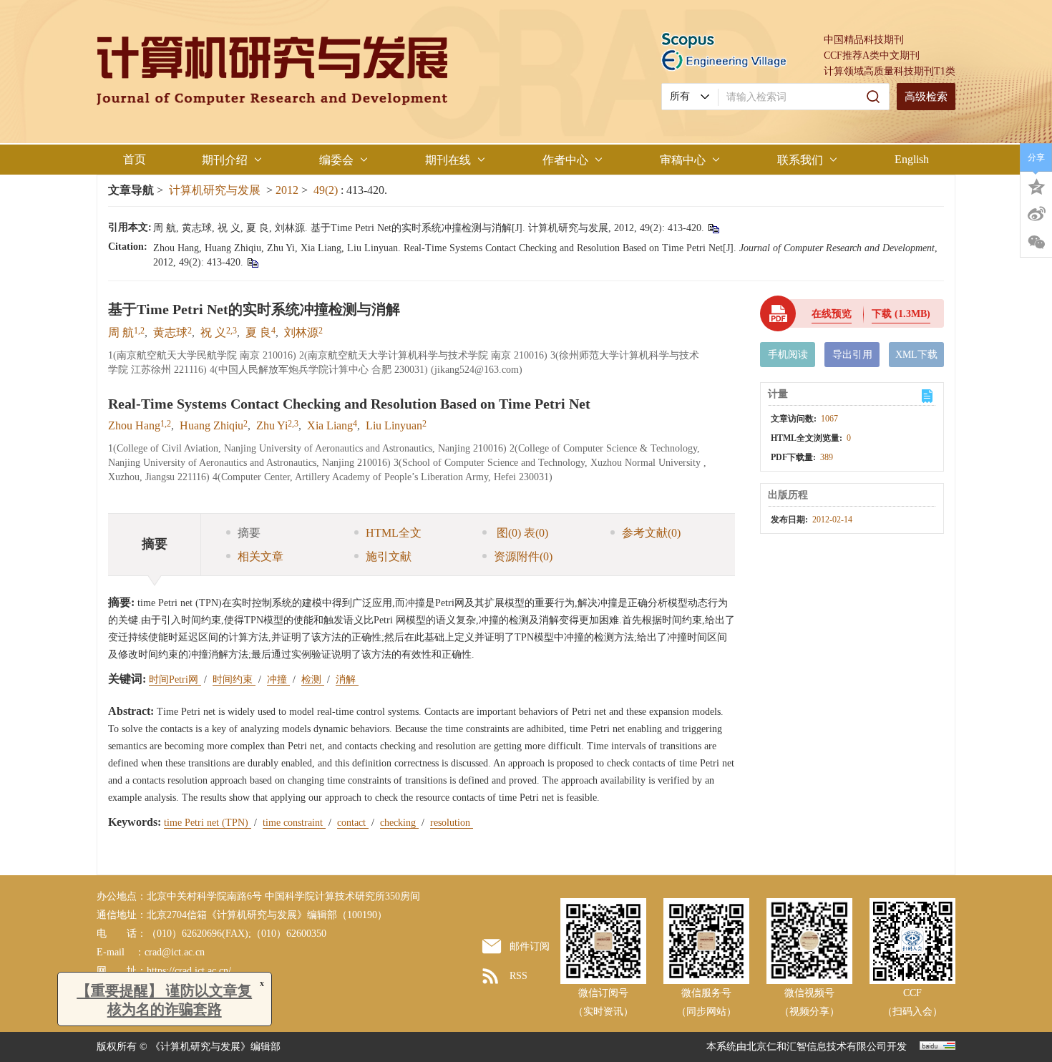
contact (353, 822)
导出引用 (852, 354)
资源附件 (523, 556)
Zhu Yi (272, 425)
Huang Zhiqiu (211, 425)
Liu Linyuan (394, 425)
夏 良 (258, 332)
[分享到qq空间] (1036, 185)
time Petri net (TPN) (207, 822)
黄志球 (170, 332)
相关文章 (260, 556)
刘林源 (301, 332)
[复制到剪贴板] (713, 228)
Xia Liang (330, 425)
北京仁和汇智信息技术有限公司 (816, 1046)
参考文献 (651, 533)
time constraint (294, 822)
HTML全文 (394, 533)
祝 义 (213, 332)
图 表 (521, 533)
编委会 (336, 160)
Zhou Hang (134, 425)
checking (399, 822)
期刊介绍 (225, 160)
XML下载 (916, 354)
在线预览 (832, 313)
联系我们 (800, 160)
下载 (901, 313)
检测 (312, 679)
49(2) (327, 190)
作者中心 (565, 160)
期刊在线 (448, 160)
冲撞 (278, 679)
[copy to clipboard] (252, 262)
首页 (134, 159)
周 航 (121, 332)
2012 (287, 190)
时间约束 (234, 679)
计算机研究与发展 (214, 190)
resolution (451, 822)
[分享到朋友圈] (1036, 242)
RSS (518, 975)
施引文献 (388, 556)
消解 (347, 679)
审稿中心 (683, 160)
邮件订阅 (530, 946)
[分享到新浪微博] (1036, 214)
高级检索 (926, 96)
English (912, 159)
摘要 (249, 533)
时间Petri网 (175, 679)
